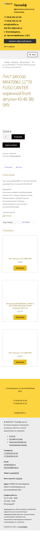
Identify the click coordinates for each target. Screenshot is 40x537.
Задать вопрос (11, 145)
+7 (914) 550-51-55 (12, 20)
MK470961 (26, 222)
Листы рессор (25, 62)
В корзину (18, 137)
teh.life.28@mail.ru (13, 28)
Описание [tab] (8, 167)
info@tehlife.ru (11, 24)
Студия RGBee (22, 527)
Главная (7, 62)
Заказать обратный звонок (20, 41)
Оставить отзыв (15, 439)
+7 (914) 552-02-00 (12, 17)
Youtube (19, 478)
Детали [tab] (19, 167)
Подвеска (14, 62)
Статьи (12, 436)
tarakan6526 (14, 473)
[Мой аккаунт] (35, 46)
